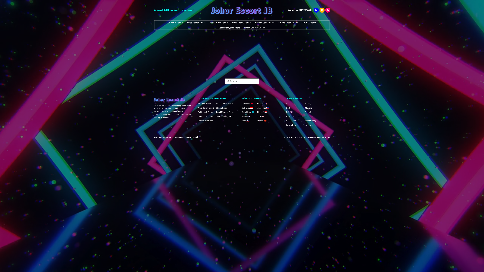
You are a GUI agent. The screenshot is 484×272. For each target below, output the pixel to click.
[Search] (227, 81)
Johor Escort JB (242, 10)
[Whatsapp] (316, 10)
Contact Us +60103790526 (300, 10)
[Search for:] (242, 81)
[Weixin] (327, 10)
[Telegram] (322, 10)
